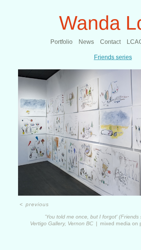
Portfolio (61, 42)
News (86, 42)
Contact (110, 42)
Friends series (113, 57)
